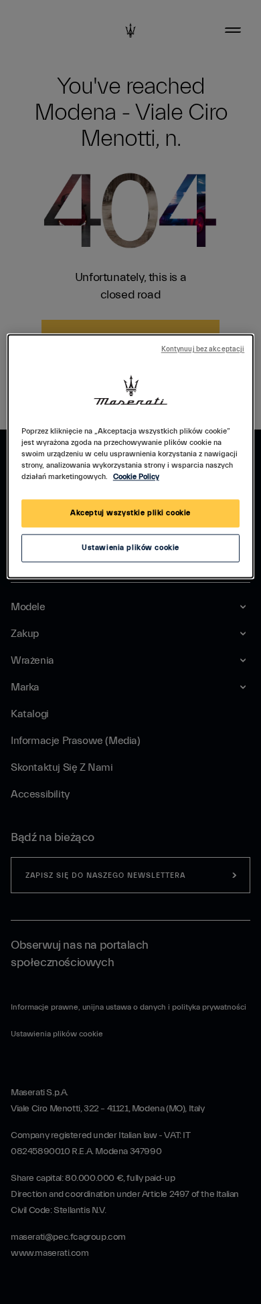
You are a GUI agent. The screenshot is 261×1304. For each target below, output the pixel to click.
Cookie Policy (136, 477)
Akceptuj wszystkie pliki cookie (130, 513)
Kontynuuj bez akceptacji (203, 350)
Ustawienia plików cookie (130, 548)
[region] (131, 456)
